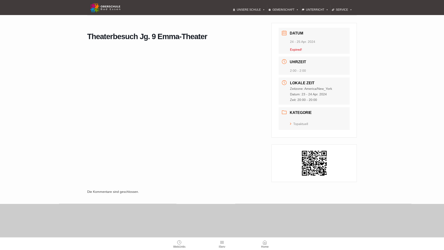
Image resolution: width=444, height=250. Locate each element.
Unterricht (315, 9)
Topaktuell (300, 124)
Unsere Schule (249, 9)
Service (342, 9)
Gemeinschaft (283, 9)
